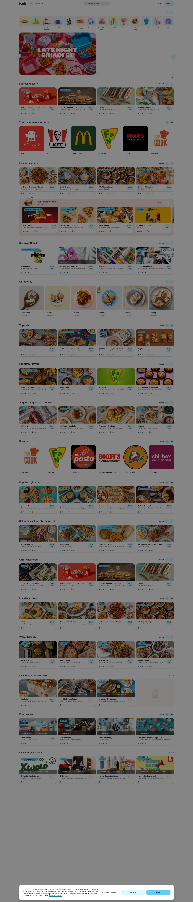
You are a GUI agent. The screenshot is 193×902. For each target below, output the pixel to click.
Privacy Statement (56, 895)
